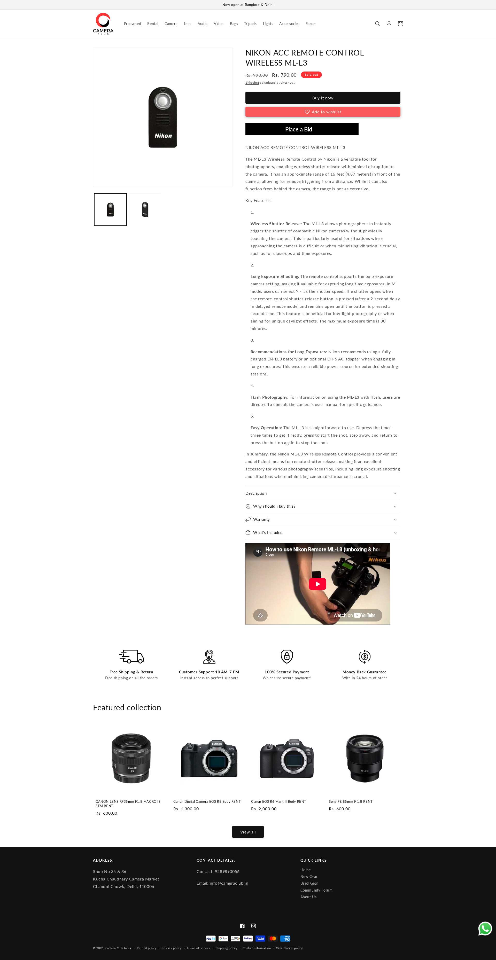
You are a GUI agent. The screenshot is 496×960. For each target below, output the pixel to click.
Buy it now (323, 98)
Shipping (252, 82)
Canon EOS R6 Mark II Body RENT (278, 801)
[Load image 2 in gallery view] (145, 209)
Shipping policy (227, 948)
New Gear (309, 877)
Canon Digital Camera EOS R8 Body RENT (207, 801)
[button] (377, 23)
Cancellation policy (289, 948)
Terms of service (199, 948)
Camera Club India (118, 948)
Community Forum (316, 890)
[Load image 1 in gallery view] (110, 209)
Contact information (257, 948)
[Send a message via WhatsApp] (485, 928)
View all (248, 832)
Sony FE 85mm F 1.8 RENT (351, 801)
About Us (308, 897)
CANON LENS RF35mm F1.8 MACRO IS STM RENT (128, 803)
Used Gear (309, 883)
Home (305, 870)
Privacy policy (172, 948)
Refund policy (147, 948)
